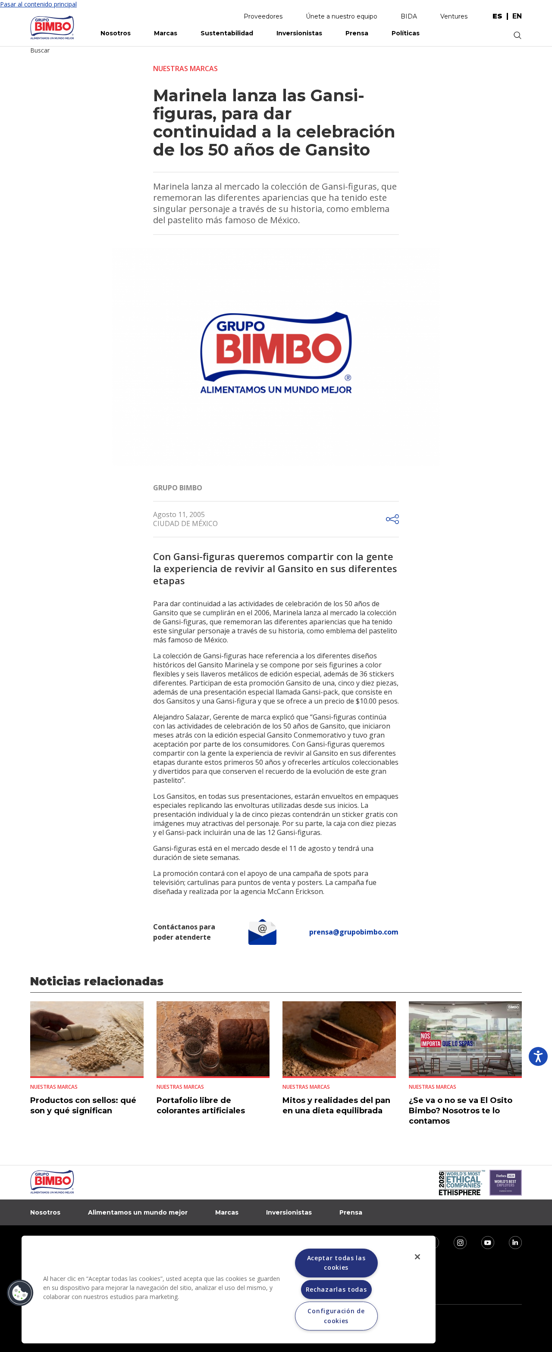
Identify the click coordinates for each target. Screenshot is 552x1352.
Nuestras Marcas (185, 68)
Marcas (165, 33)
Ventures (453, 16)
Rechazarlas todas (336, 1289)
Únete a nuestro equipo (341, 16)
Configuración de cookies (335, 1315)
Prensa (356, 33)
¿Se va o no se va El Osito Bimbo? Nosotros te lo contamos (460, 1111)
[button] (20, 1293)
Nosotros (115, 33)
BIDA (409, 16)
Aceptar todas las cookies (336, 1262)
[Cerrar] (417, 1256)
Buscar (40, 50)
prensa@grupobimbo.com (353, 932)
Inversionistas (299, 33)
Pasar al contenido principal (38, 4)
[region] (229, 1289)
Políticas (406, 33)
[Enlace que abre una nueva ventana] (454, 1242)
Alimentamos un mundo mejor (138, 1212)
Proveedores (263, 16)
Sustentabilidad (227, 33)
